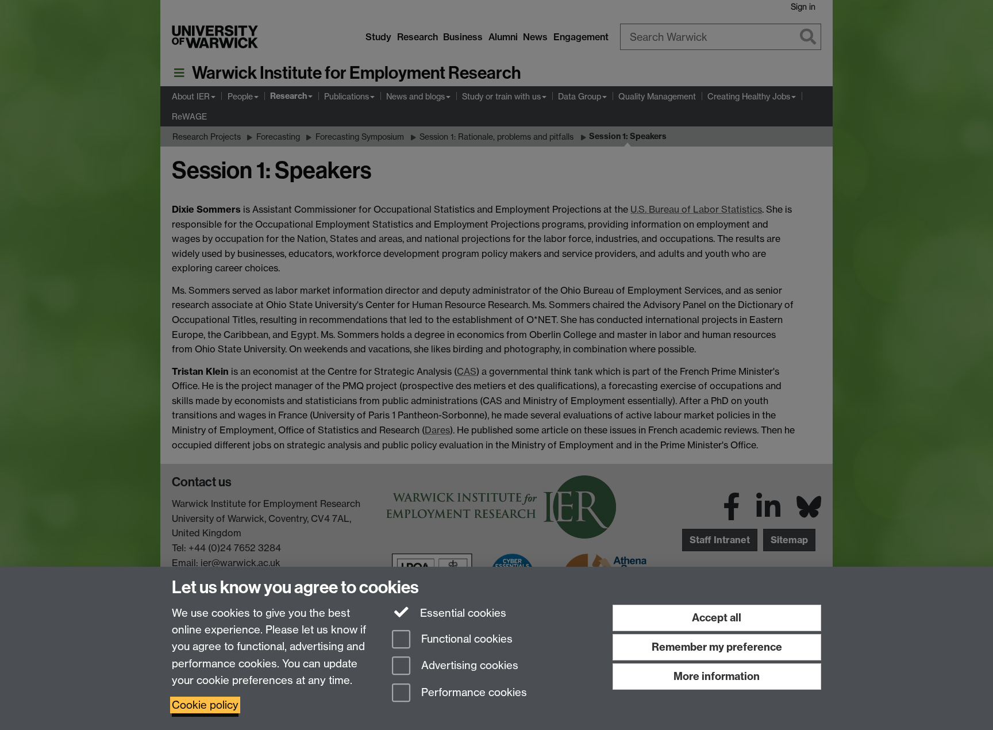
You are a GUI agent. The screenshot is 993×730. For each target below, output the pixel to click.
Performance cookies (472, 693)
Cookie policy (205, 705)
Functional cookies (465, 639)
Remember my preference (717, 647)
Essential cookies (461, 613)
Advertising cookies (468, 666)
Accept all (716, 617)
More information (716, 676)
